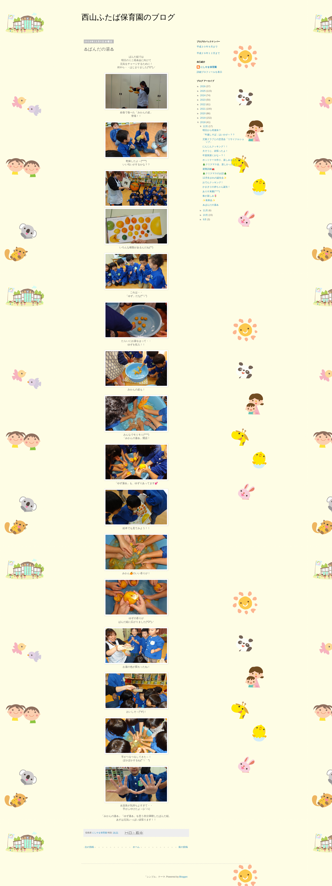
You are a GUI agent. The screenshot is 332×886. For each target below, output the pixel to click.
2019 (203, 118)
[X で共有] (134, 833)
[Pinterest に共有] (141, 833)
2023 (203, 100)
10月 (205, 215)
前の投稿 (183, 847)
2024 (203, 95)
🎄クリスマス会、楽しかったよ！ (220, 164)
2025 (203, 91)
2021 (203, 109)
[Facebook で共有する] (137, 833)
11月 (205, 210)
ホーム (136, 847)
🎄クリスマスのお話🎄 (215, 173)
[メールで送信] (127, 833)
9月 (205, 219)
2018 (203, 122)
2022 (203, 104)
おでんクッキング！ (213, 182)
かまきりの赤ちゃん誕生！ (216, 186)
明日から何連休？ (212, 130)
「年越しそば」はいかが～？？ (219, 134)
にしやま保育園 (209, 67)
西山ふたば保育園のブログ (128, 17)
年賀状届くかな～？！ (214, 155)
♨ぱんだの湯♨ (211, 205)
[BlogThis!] (130, 833)
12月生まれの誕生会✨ (215, 177)
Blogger (183, 876)
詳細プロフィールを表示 (209, 72)
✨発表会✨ (209, 200)
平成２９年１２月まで (208, 53)
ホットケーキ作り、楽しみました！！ (222, 160)
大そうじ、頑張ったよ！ (215, 151)
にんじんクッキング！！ (215, 146)
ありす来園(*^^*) (211, 191)
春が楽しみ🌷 (210, 196)
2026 (203, 86)
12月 (205, 126)
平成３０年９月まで (207, 46)
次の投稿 (89, 847)
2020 (203, 113)
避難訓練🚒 (209, 169)
